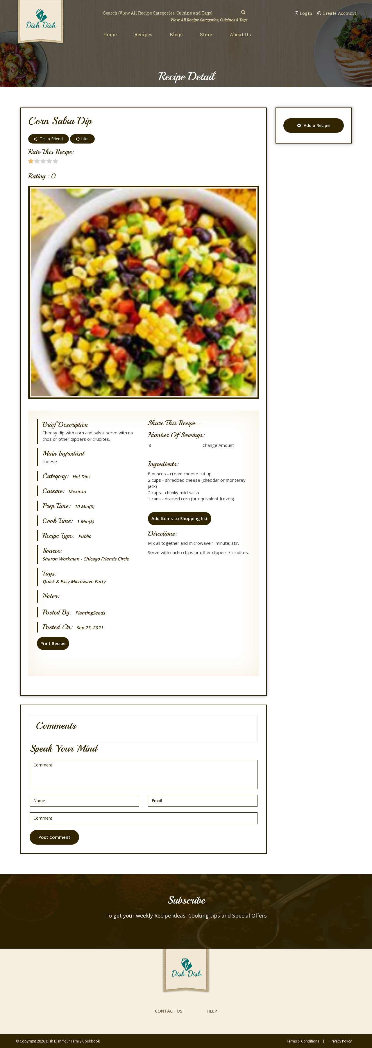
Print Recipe (53, 643)
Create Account (339, 13)
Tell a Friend (51, 138)
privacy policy (341, 1041)
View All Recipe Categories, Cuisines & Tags (208, 19)
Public (84, 536)
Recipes (143, 34)
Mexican (77, 491)
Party (99, 581)
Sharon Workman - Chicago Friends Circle (85, 559)
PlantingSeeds (90, 612)
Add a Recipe (317, 125)
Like (85, 138)
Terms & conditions (302, 1041)
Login (306, 13)
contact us (168, 1011)
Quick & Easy (55, 581)
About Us (240, 34)
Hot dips (81, 476)
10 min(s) (84, 506)
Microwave (82, 581)
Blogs (176, 34)
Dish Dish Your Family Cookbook (73, 1041)
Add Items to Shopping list (179, 518)
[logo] (40, 22)
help (212, 1011)
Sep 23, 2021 (89, 627)
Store (206, 34)
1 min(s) (85, 521)
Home (110, 34)
